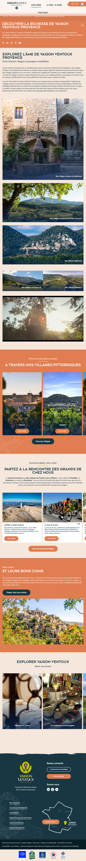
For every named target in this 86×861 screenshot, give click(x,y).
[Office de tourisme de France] (63, 855)
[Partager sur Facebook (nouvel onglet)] (3, 43)
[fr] (82, 4)
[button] (76, 4)
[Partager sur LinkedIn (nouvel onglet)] (7, 43)
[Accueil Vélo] (32, 855)
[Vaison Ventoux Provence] (16, 5)
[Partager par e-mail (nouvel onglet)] (20, 43)
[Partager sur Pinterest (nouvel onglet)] (16, 43)
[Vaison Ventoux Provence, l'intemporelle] (43, 318)
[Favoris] (72, 4)
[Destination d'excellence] (53, 855)
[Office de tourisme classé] (22, 855)
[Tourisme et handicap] (42, 855)
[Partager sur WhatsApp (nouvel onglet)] (11, 43)
